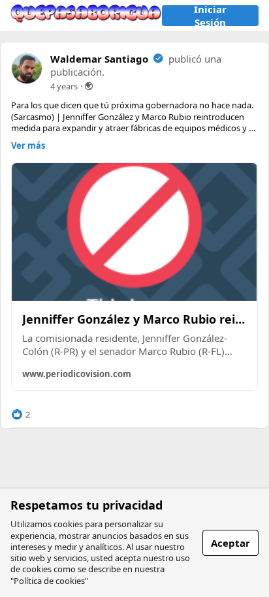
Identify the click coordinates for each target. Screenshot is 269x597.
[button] (20, 414)
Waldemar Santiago (99, 58)
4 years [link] (64, 86)
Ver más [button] (28, 146)
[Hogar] (86, 15)
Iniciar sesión (210, 15)
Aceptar (230, 542)
